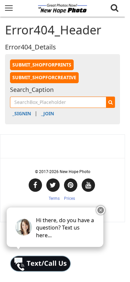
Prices (69, 198)
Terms (54, 198)
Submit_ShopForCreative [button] (44, 77)
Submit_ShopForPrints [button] (41, 64)
